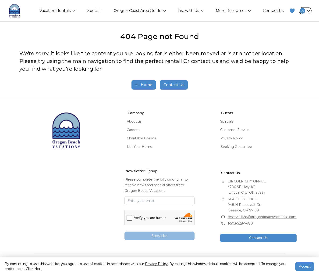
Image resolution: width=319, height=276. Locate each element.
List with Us (188, 10)
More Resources (231, 10)
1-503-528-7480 (240, 223)
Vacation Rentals (55, 10)
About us (134, 121)
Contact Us (273, 10)
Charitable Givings (141, 138)
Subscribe (159, 236)
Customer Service (234, 130)
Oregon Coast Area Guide (137, 10)
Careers (133, 130)
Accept (305, 266)
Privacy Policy (231, 138)
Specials (94, 10)
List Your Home (139, 147)
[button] (292, 11)
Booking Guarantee (236, 147)
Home (146, 85)
